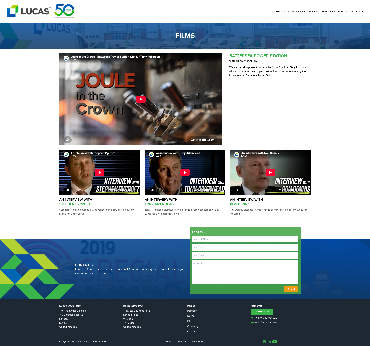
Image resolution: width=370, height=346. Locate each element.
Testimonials (313, 11)
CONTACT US (262, 312)
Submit (291, 289)
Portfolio (300, 11)
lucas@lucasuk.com (266, 322)
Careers (350, 11)
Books (341, 11)
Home (279, 11)
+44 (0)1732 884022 (266, 318)
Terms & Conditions (176, 341)
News (324, 11)
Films (332, 11)
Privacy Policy (197, 341)
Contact (360, 11)
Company (289, 11)
